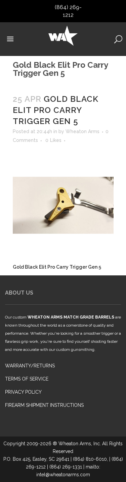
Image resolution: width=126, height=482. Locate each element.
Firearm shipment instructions (44, 405)
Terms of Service (26, 379)
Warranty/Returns (30, 365)
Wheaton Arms (82, 131)
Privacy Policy (23, 392)
